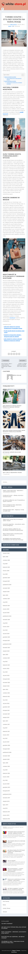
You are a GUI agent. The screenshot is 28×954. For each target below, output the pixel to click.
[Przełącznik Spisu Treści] (22, 75)
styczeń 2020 (6, 783)
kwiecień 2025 (6, 605)
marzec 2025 (6, 609)
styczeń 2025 (6, 612)
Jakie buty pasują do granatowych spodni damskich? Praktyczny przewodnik (14, 431)
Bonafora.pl (12, 317)
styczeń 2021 (6, 742)
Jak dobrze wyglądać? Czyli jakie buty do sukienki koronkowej (16, 889)
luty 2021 (5, 738)
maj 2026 (5, 563)
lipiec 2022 (5, 689)
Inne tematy (6, 901)
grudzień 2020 (6, 745)
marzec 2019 (6, 815)
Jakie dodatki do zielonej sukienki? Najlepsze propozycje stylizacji (12, 406)
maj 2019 (5, 808)
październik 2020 (7, 752)
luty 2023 (5, 672)
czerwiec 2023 (6, 658)
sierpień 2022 (6, 686)
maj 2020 (5, 769)
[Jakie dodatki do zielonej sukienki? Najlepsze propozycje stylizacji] (14, 396)
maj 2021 (5, 728)
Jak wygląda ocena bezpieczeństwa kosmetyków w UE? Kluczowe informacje (13, 539)
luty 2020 (5, 780)
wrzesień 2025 (6, 588)
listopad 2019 (6, 790)
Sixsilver (5, 827)
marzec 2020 (6, 776)
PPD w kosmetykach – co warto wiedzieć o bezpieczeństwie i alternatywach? (15, 870)
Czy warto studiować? (6, 923)
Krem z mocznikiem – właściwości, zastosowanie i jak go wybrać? (13, 932)
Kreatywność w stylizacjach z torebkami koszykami (14, 83)
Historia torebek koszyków (10, 77)
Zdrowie (5, 911)
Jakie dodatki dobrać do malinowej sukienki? (16, 841)
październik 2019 (7, 794)
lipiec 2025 (5, 595)
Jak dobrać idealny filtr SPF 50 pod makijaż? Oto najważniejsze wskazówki (16, 851)
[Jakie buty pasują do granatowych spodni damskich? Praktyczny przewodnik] (14, 419)
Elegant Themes (16, 950)
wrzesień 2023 (6, 647)
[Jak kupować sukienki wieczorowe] (14, 442)
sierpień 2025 (6, 591)
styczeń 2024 (6, 633)
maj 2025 (5, 602)
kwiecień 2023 (6, 665)
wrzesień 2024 (6, 619)
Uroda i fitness (6, 908)
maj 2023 (5, 661)
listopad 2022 (6, 679)
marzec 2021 (6, 735)
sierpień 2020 (6, 759)
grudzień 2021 (6, 707)
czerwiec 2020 (6, 766)
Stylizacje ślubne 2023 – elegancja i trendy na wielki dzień (13, 510)
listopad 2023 (6, 640)
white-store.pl (13, 24)
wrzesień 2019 (6, 797)
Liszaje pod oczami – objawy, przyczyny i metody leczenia (13, 496)
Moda (9, 26)
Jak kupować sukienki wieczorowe (12, 452)
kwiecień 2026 (6, 567)
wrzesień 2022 (6, 682)
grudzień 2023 (6, 637)
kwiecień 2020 (6, 773)
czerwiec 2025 (6, 598)
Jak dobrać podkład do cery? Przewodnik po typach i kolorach (14, 500)
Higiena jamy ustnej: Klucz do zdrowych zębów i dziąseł (13, 520)
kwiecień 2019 (6, 811)
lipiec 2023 (5, 654)
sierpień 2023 (6, 651)
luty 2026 (5, 574)
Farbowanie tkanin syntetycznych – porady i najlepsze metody (16, 832)
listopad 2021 (6, 710)
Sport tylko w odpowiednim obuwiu (12, 472)
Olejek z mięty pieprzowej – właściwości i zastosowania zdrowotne (13, 491)
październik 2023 (7, 644)
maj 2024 (5, 623)
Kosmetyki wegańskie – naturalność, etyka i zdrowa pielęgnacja (14, 524)
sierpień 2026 (6, 553)
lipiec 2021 (5, 721)
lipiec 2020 (5, 762)
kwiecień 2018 (6, 818)
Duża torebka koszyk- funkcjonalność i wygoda (14, 79)
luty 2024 (5, 630)
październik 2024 (7, 616)
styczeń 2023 (6, 675)
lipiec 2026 (5, 556)
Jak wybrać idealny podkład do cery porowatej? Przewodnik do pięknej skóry (13, 529)
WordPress (14, 952)
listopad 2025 (6, 581)
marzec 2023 (6, 668)
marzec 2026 (6, 570)
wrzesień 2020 (6, 755)
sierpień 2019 (6, 801)
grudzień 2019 (6, 787)
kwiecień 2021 (6, 731)
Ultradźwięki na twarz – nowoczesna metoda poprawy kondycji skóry (12, 942)
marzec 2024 (6, 626)
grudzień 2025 (6, 577)
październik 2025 (7, 584)
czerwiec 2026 (6, 560)
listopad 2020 (6, 749)
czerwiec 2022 (6, 693)
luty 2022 (5, 700)
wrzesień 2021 (6, 714)
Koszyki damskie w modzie (10, 81)
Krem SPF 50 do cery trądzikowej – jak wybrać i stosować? (13, 937)
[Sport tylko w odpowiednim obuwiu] (14, 463)
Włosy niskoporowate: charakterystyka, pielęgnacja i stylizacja (13, 534)
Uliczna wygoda (11, 860)
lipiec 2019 (5, 804)
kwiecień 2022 (6, 696)
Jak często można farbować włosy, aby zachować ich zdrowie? (13, 927)
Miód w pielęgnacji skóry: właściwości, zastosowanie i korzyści (12, 505)
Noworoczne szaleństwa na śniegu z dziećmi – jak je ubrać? (16, 879)
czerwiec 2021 (6, 724)
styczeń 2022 (6, 703)
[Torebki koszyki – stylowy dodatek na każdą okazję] (14, 38)
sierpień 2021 (6, 717)
